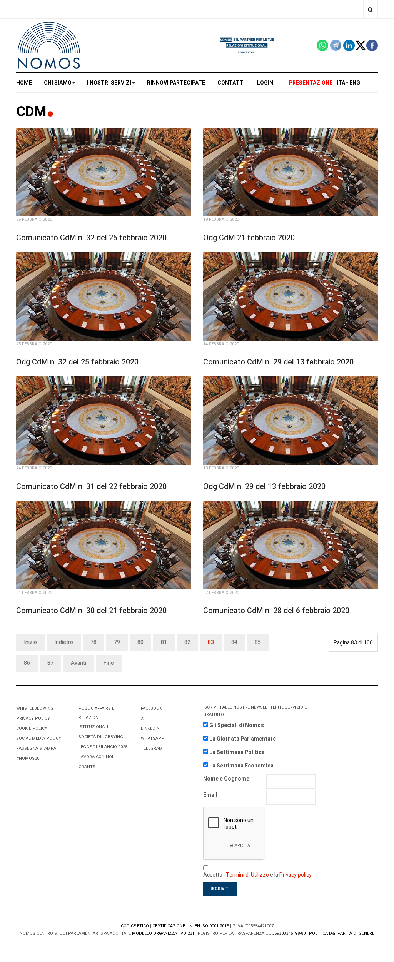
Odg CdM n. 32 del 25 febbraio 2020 (77, 362)
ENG (354, 83)
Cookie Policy (31, 728)
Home (24, 83)
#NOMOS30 (27, 758)
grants (86, 767)
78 (93, 642)
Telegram (152, 748)
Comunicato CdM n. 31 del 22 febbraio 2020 (91, 486)
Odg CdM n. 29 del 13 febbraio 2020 (264, 486)
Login (265, 83)
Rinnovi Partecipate (176, 83)
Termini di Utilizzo (247, 875)
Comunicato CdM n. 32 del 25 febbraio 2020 (91, 237)
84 (234, 642)
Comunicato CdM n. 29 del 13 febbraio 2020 (278, 362)
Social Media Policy (38, 738)
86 (27, 663)
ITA (341, 83)
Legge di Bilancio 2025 (102, 747)
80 (140, 642)
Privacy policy (295, 875)
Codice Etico (135, 926)
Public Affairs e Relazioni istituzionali (96, 717)
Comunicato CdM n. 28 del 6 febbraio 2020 (276, 610)
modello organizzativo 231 (163, 933)
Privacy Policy (33, 718)
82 (187, 642)
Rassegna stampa (36, 748)
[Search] (370, 9)
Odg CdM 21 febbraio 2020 (249, 237)
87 (50, 663)
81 (164, 642)
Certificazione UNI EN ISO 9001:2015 (190, 926)
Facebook (151, 708)
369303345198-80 (289, 933)
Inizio (30, 642)
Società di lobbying (100, 737)
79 (117, 642)
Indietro (63, 642)
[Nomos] (49, 45)
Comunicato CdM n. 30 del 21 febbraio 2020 (91, 610)
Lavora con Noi (95, 757)
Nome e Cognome (226, 779)
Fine (109, 663)
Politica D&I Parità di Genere (341, 933)
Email (210, 795)
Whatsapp (152, 738)
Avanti (78, 663)
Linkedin (150, 728)
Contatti (231, 83)
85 (258, 642)
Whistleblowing (34, 708)
